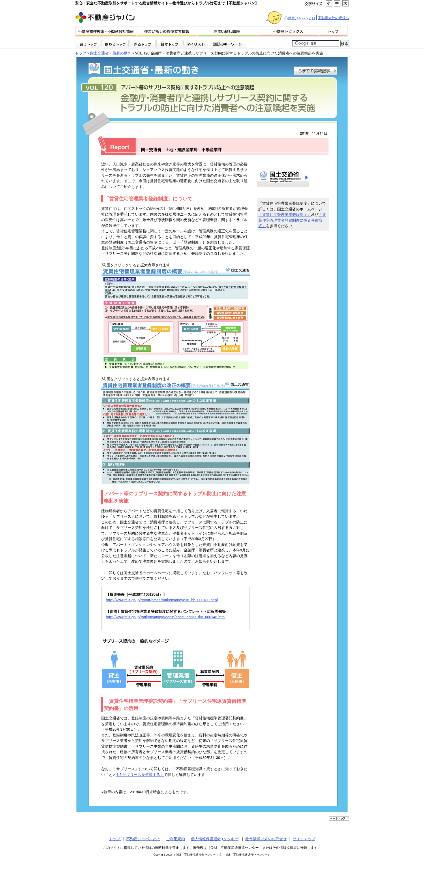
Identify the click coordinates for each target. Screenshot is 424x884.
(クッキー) (230, 838)
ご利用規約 (175, 838)
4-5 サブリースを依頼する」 (140, 774)
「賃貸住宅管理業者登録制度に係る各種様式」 (292, 220)
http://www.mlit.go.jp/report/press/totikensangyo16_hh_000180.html (162, 599)
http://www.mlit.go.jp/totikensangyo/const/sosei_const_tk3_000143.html (166, 616)
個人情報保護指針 (206, 838)
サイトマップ (304, 838)
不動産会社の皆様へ (333, 17)
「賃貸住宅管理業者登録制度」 (284, 214)
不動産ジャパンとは (300, 18)
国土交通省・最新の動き (110, 53)
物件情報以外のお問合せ (266, 838)
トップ (80, 53)
